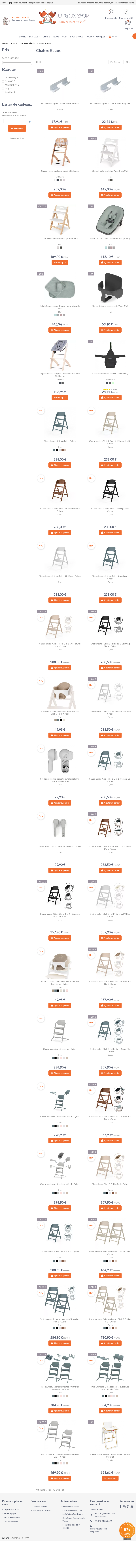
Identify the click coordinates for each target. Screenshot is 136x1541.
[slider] (2, 63)
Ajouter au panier (61, 127)
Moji (8, 88)
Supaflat (10, 92)
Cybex (10, 81)
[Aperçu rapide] (62, 99)
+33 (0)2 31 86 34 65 (102, 1521)
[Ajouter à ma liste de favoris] (58, 99)
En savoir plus (60, 262)
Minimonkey (12, 84)
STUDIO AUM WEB (19, 1538)
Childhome (11, 77)
